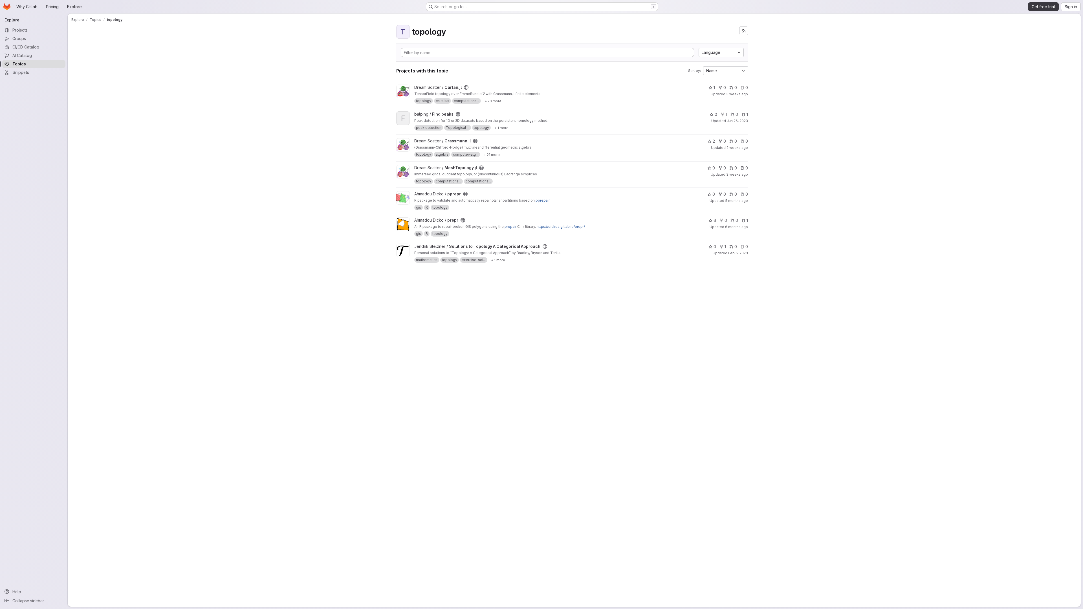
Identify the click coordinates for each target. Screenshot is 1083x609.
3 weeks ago (737, 94)
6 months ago (736, 227)
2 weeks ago (737, 147)
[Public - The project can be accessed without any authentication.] (466, 87)
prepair (510, 226)
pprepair (543, 200)
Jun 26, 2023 (737, 121)
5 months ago (736, 200)
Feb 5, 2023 (738, 253)
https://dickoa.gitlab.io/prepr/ (561, 226)
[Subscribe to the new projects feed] (743, 30)
